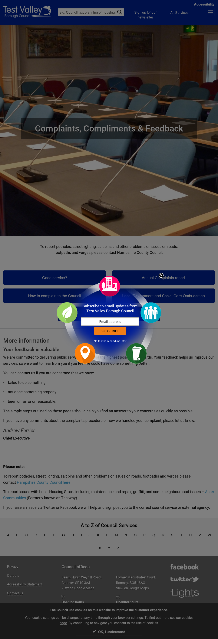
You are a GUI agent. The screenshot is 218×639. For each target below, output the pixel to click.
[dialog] (109, 319)
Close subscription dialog (161, 276)
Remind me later (116, 341)
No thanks (100, 341)
